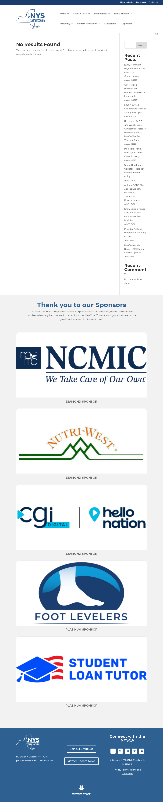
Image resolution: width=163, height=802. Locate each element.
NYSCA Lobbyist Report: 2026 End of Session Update (134, 249)
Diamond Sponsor (81, 401)
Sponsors (127, 24)
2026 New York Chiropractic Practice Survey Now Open (135, 109)
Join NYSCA (141, 2)
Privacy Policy (121, 770)
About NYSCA (80, 14)
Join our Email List (81, 748)
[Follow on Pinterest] (134, 751)
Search (141, 45)
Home (63, 14)
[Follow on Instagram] (127, 751)
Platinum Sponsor (81, 629)
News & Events (121, 14)
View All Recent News (81, 761)
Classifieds (110, 24)
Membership (100, 14)
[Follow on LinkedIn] (141, 751)
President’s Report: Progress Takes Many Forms (135, 233)
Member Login (126, 2)
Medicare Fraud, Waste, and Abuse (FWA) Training (133, 153)
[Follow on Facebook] (113, 751)
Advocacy (65, 24)
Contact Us (153, 2)
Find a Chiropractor (87, 24)
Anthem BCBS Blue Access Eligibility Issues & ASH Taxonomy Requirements (134, 192)
